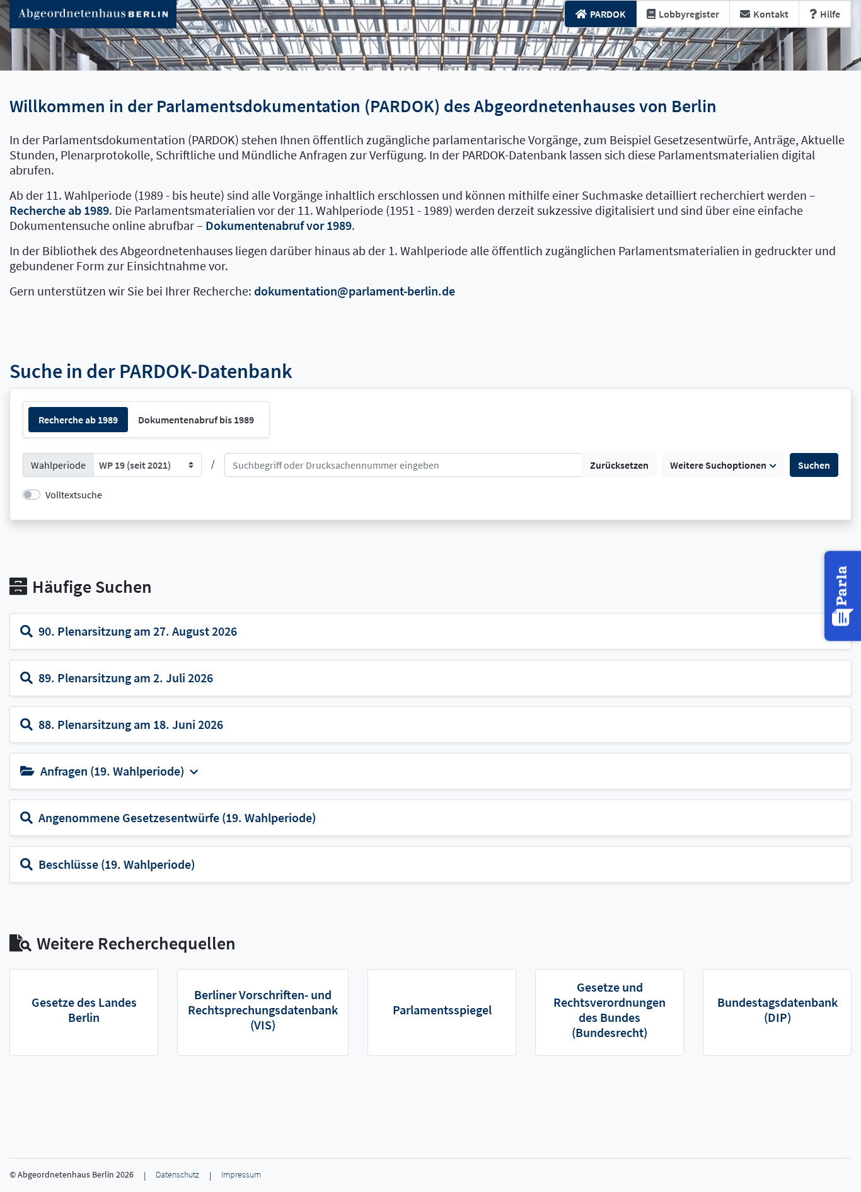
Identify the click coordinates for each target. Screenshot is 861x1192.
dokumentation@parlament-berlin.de (354, 291)
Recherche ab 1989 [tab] (78, 419)
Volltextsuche (73, 494)
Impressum (241, 1174)
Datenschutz (177, 1174)
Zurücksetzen (619, 465)
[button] (844, 596)
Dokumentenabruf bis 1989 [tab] (196, 419)
